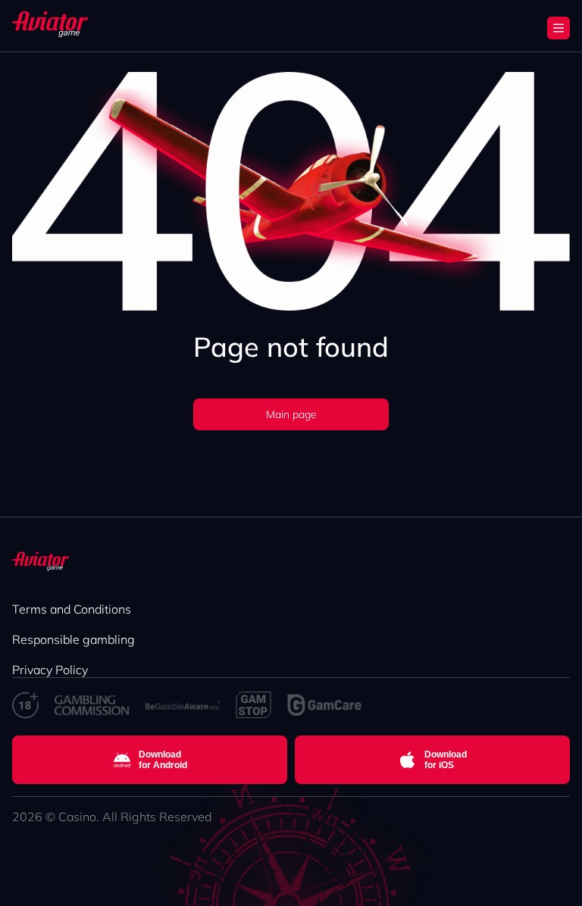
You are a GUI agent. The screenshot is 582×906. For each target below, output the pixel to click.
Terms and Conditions (71, 609)
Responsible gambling (73, 639)
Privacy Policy (50, 669)
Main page (291, 414)
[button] (558, 28)
